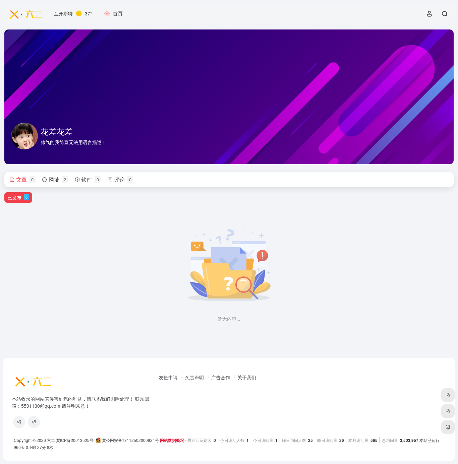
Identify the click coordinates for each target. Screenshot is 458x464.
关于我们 (246, 377)
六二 (51, 440)
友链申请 (168, 377)
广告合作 (220, 377)
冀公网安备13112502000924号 (130, 440)
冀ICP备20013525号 (75, 440)
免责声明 (194, 377)
